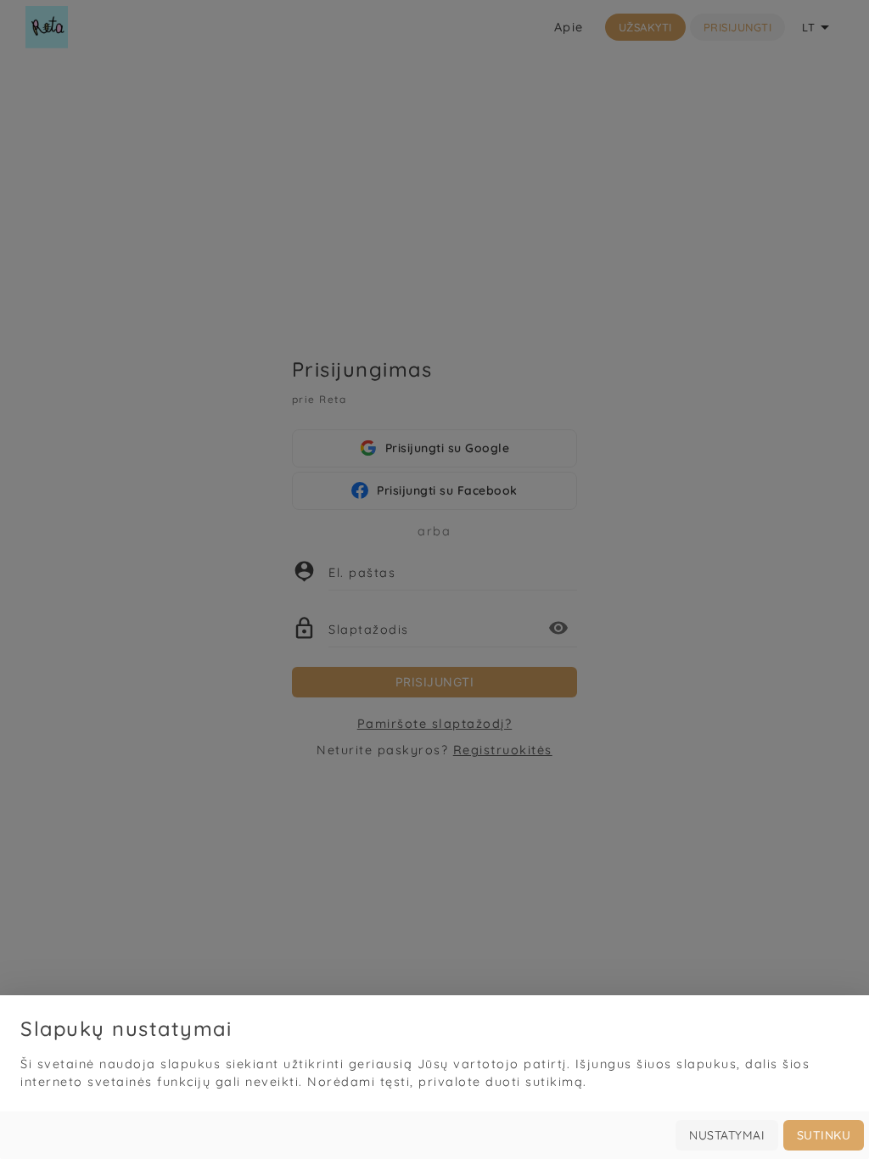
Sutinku (824, 1135)
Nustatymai (727, 1135)
